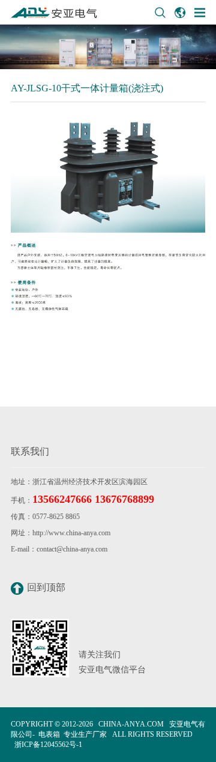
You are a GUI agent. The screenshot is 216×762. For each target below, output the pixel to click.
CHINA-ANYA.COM (131, 724)
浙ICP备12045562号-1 (48, 744)
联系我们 (30, 451)
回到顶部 (46, 587)
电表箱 (49, 734)
